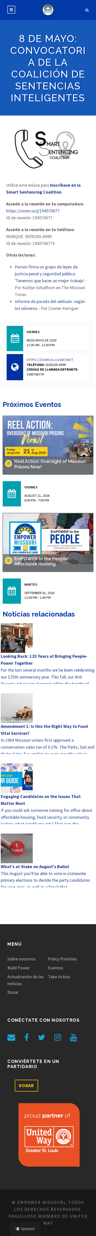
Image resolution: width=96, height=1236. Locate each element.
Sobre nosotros (21, 959)
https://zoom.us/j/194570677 (33, 211)
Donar (12, 992)
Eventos (55, 968)
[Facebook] (26, 1037)
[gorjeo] (41, 1037)
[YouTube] (73, 1037)
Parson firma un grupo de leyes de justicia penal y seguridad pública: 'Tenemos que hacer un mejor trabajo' (49, 273)
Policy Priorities (62, 959)
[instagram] (57, 1037)
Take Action (59, 976)
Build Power (18, 968)
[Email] (11, 1037)
